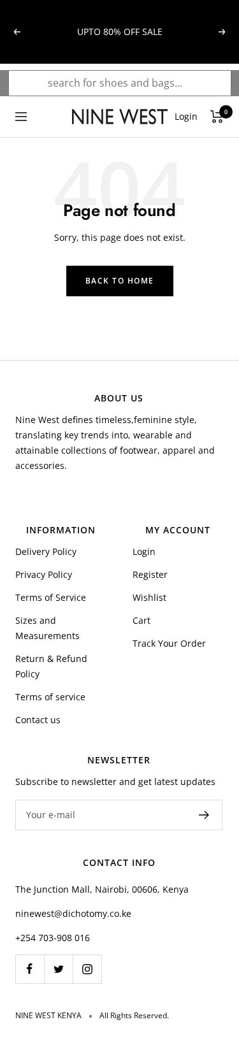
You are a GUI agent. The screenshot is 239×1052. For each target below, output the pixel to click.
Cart (141, 620)
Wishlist (149, 597)
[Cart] (217, 116)
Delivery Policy (45, 551)
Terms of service (50, 697)
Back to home (119, 280)
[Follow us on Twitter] (58, 969)
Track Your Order (169, 643)
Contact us (38, 720)
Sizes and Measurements (47, 628)
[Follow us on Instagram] (87, 969)
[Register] (204, 815)
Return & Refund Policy (51, 666)
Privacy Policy (43, 574)
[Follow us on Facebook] (29, 969)
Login (144, 551)
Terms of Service (50, 597)
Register (150, 574)
